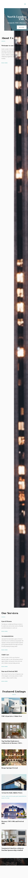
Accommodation (7, 636)
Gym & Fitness (6, 621)
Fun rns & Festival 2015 (9, 671)
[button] (22, 27)
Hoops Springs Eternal (9, 768)
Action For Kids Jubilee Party (11, 793)
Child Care (5, 655)
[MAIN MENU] (25, 4)
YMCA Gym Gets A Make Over (11, 716)
